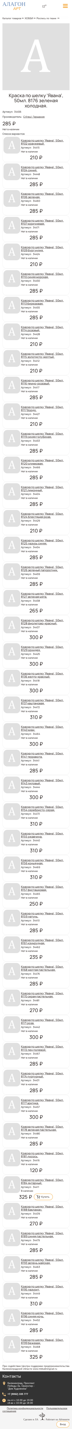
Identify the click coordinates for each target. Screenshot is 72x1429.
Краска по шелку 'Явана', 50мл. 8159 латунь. (42, 914)
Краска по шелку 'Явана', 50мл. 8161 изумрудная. (42, 941)
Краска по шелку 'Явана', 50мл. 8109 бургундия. (42, 248)
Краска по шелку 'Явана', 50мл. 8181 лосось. (42, 1154)
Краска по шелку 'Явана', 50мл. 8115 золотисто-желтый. (42, 355)
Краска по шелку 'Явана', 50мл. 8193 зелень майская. (42, 1261)
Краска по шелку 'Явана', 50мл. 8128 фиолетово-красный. (42, 621)
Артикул (7, 111)
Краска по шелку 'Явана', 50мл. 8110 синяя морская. (42, 275)
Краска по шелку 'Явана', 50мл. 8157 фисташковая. (42, 888)
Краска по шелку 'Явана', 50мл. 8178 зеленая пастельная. (42, 1128)
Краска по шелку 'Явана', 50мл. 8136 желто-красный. (42, 675)
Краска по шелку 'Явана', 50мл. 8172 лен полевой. (42, 1048)
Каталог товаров (11, 18)
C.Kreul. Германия (34, 116)
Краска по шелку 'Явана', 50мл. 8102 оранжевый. (42, 142)
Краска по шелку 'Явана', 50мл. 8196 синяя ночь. (42, 1314)
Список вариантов (13, 133)
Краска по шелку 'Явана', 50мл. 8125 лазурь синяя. (42, 541)
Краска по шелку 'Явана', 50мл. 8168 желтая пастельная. (42, 968)
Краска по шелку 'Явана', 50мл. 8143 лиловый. (42, 781)
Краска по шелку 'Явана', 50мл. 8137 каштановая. (42, 701)
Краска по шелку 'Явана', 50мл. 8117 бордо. (42, 408)
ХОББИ (29, 18)
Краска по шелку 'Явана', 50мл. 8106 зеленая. (42, 195)
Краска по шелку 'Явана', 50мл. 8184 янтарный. (42, 1181)
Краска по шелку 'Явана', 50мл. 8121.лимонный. (42, 488)
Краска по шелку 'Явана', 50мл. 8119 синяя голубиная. (42, 435)
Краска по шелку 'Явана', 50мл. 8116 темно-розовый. (42, 381)
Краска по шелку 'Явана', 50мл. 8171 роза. (42, 1021)
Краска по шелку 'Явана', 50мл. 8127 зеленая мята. (42, 595)
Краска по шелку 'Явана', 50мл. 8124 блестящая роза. (42, 515)
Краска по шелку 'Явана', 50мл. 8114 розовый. (42, 328)
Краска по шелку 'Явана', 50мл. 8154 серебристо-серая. (42, 808)
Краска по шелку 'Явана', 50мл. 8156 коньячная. (42, 861)
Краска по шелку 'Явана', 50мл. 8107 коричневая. (42, 222)
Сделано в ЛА (30, 1419)
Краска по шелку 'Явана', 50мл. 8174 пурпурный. (42, 1074)
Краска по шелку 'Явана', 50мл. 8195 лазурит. (42, 1287)
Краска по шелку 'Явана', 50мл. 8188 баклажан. (42, 1208)
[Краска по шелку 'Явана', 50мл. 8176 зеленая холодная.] (36, 89)
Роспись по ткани (46, 18)
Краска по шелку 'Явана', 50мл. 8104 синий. (42, 168)
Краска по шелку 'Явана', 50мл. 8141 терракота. (42, 754)
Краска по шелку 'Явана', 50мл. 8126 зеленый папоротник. (42, 568)
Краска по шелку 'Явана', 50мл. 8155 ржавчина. (42, 835)
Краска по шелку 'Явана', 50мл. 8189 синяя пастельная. (42, 1234)
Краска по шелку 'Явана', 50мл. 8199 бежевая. (42, 1341)
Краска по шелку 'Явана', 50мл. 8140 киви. (42, 728)
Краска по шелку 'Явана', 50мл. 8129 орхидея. (42, 648)
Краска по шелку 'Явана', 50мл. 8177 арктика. (42, 1101)
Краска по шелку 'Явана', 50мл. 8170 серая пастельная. (42, 994)
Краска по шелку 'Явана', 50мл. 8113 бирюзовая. (42, 302)
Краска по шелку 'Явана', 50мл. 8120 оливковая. (42, 461)
